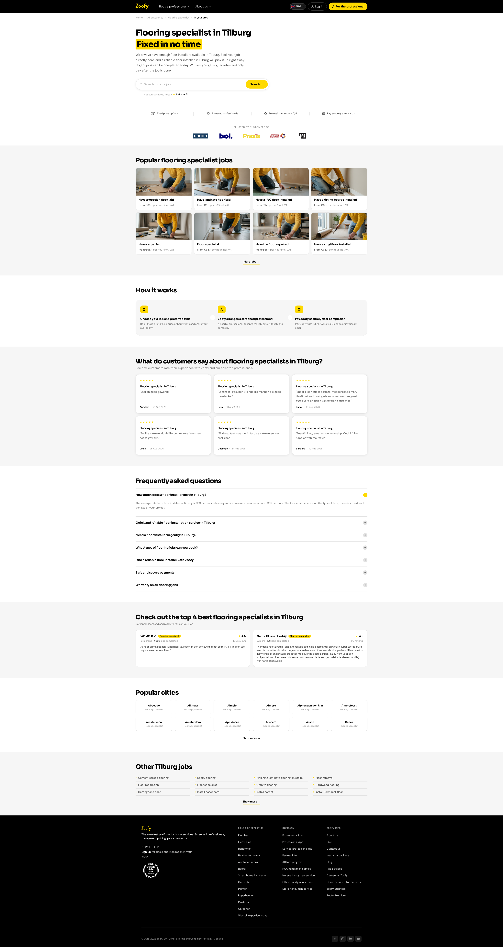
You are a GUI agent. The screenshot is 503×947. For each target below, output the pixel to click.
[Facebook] (335, 939)
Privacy (208, 938)
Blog (329, 862)
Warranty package (338, 855)
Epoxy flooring (206, 778)
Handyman (244, 848)
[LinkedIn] (350, 939)
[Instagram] (343, 939)
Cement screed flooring (153, 778)
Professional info (292, 835)
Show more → (251, 738)
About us (332, 835)
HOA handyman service (296, 868)
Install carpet (264, 792)
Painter (242, 888)
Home (139, 17)
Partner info (289, 855)
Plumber (243, 835)
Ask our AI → (183, 94)
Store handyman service (297, 888)
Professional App (292, 842)
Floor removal (324, 778)
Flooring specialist (178, 17)
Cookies (218, 938)
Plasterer (243, 902)
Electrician (244, 842)
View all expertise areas (252, 915)
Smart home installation (252, 875)
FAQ (329, 842)
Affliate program (292, 862)
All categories (155, 17)
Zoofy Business (336, 888)
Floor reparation (148, 785)
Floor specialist (207, 785)
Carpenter (244, 882)
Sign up (146, 852)
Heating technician (249, 855)
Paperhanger (246, 895)
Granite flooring (266, 785)
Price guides (334, 868)
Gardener (244, 908)
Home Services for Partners (344, 882)
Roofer (242, 868)
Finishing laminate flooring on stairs (279, 778)
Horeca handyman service (298, 875)
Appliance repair (248, 862)
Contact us (334, 848)
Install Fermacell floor (329, 792)
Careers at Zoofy (337, 875)
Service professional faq (297, 848)
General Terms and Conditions (186, 938)
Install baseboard (208, 792)
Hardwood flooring (327, 785)
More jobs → (251, 261)
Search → (256, 84)
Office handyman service (298, 882)
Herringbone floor (149, 792)
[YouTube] (358, 939)
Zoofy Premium (336, 895)
